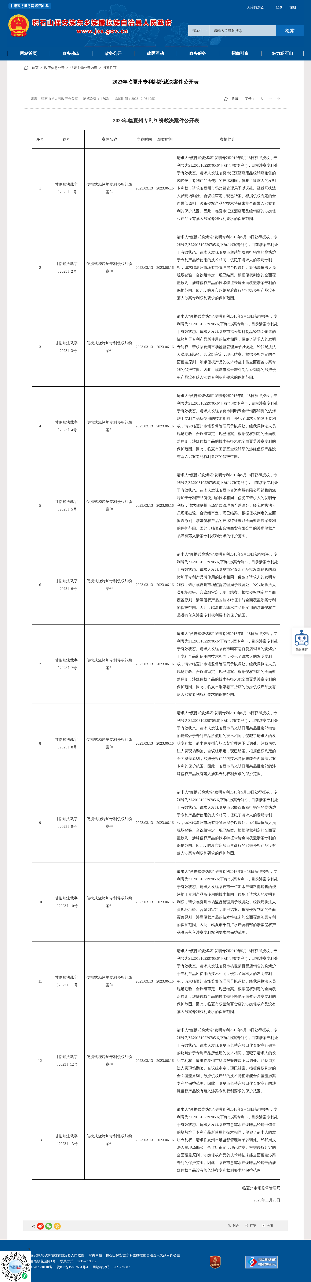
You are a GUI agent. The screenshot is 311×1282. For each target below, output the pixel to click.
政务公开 (113, 53)
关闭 (270, 1225)
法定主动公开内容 (83, 68)
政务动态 (70, 53)
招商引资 (240, 53)
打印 (253, 1225)
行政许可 (110, 68)
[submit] (290, 30)
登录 (279, 7)
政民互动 (155, 53)
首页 (35, 68)
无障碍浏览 (255, 7)
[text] (242, 30)
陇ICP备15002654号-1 (72, 1267)
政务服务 (197, 53)
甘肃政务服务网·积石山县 (30, 6)
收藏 (235, 98)
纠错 (236, 1225)
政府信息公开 (54, 68)
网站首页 (28, 53)
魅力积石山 (282, 53)
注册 (292, 7)
